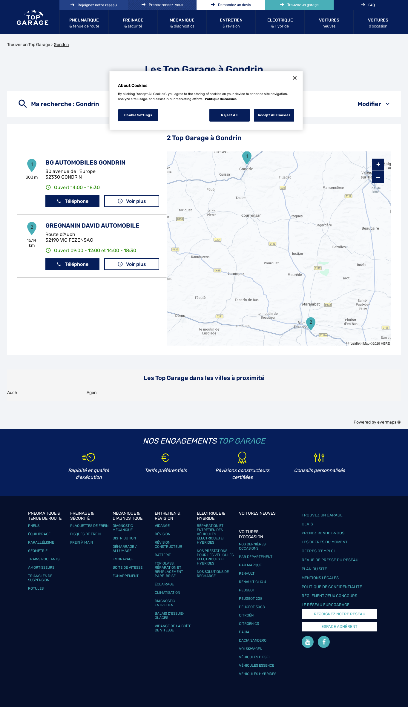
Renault (246, 573)
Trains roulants (43, 559)
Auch (12, 392)
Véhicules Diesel (255, 657)
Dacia (244, 632)
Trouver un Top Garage (28, 44)
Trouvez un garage (322, 515)
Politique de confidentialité (332, 587)
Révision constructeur (168, 544)
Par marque (250, 565)
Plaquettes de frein (89, 526)
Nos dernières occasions (252, 546)
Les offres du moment (325, 542)
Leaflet (356, 343)
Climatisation (167, 593)
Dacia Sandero (252, 640)
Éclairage (164, 584)
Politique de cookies (221, 99)
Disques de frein (85, 534)
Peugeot (247, 590)
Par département (255, 557)
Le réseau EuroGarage (325, 604)
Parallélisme (41, 542)
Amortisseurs (41, 567)
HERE (385, 343)
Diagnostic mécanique (123, 528)
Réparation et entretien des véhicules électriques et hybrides (211, 534)
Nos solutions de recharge (213, 574)
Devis (307, 524)
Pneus (33, 526)
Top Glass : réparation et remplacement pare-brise (169, 569)
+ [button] (378, 164)
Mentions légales (320, 578)
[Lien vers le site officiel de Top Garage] (32, 17)
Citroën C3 (249, 624)
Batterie (163, 555)
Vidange (162, 526)
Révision (162, 534)
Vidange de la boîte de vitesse (173, 628)
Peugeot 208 (251, 598)
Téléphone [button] (76, 201)
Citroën (246, 615)
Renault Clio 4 (252, 582)
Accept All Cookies (274, 115)
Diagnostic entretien (165, 603)
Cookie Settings (138, 115)
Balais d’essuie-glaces (170, 615)
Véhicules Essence (256, 665)
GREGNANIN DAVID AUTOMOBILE (92, 225)
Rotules (36, 588)
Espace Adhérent (339, 626)
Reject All (229, 115)
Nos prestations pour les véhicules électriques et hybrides (215, 557)
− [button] (378, 177)
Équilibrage (39, 534)
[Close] (294, 78)
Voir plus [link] (136, 201)
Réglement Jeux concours (329, 595)
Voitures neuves (257, 513)
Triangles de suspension (40, 578)
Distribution (124, 538)
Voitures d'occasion (251, 534)
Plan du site (314, 569)
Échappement (126, 576)
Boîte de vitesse (127, 567)
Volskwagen (250, 649)
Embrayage (123, 559)
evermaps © (389, 422)
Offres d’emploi (318, 551)
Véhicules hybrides (257, 674)
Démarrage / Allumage (125, 549)
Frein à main (81, 542)
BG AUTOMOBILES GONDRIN (85, 162)
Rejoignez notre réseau (339, 614)
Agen (91, 392)
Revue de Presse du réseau (330, 560)
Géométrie (37, 551)
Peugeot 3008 (252, 607)
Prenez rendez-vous (323, 533)
